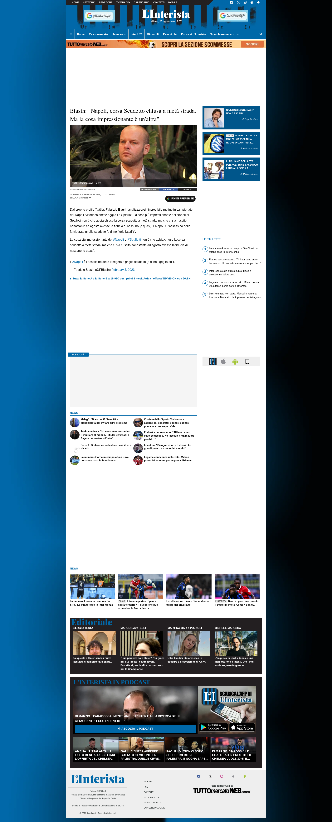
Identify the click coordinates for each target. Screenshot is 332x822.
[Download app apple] (251, 2)
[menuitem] (71, 34)
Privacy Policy (152, 802)
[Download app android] (258, 2)
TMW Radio (123, 2)
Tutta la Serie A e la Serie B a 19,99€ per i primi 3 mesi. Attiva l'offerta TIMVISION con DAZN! (132, 278)
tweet (186, 189)
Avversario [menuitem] (119, 34)
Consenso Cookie (154, 808)
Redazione (105, 2)
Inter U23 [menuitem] (136, 34)
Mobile (148, 782)
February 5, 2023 (123, 269)
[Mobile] (247, 361)
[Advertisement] (231, 518)
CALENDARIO (141, 2)
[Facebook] (231, 2)
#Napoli (118, 239)
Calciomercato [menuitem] (98, 34)
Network (89, 2)
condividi (168, 189)
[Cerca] (261, 34)
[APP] (213, 361)
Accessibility (151, 797)
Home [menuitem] (81, 34)
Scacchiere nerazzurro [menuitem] (224, 34)
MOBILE (172, 2)
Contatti (149, 792)
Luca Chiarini (80, 198)
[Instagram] (245, 2)
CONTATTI (158, 2)
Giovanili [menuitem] (153, 34)
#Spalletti (134, 239)
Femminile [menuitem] (170, 34)
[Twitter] (238, 2)
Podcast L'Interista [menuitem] (193, 34)
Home (75, 2)
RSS (146, 787)
